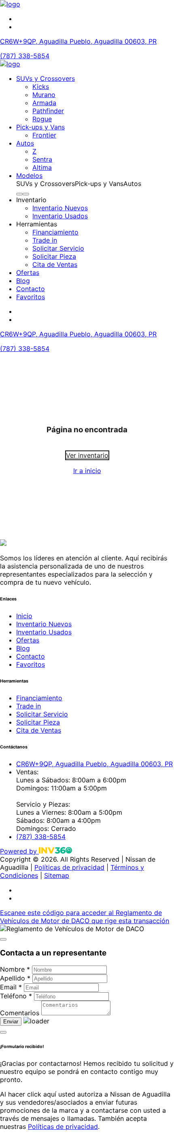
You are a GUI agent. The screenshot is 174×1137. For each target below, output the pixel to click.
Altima (42, 167)
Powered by (19, 851)
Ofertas (27, 272)
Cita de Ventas (54, 264)
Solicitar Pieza (54, 256)
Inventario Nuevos (60, 208)
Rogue (42, 119)
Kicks (40, 86)
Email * (11, 987)
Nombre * (15, 969)
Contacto (30, 289)
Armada (44, 103)
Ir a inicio (87, 471)
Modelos (29, 175)
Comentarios (19, 1013)
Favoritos (30, 297)
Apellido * (15, 978)
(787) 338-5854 (24, 56)
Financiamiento (55, 232)
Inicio (24, 616)
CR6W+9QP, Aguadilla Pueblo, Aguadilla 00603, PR (78, 41)
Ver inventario (87, 455)
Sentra (42, 159)
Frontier (44, 135)
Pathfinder (48, 111)
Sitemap (56, 875)
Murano (43, 95)
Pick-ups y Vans (40, 127)
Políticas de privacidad (69, 867)
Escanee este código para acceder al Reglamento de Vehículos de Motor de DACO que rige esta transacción (84, 917)
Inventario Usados (60, 216)
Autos (25, 143)
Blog (23, 281)
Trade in (44, 240)
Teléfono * (16, 996)
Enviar (10, 1022)
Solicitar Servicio (58, 248)
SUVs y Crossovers (45, 78)
